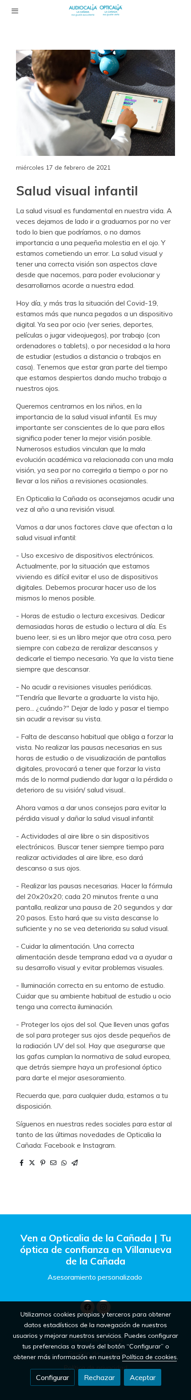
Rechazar (99, 1377)
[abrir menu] (15, 11)
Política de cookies (149, 1357)
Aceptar (142, 1377)
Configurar (52, 1377)
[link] (95, 10)
